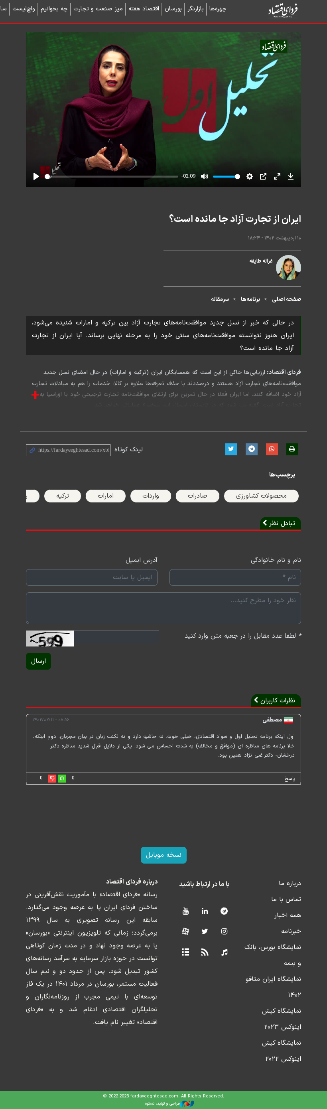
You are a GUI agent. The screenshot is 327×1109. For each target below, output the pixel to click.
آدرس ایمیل (142, 560)
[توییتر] (205, 932)
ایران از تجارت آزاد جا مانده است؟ (235, 219)
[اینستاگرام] (224, 932)
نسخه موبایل (163, 855)
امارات (106, 496)
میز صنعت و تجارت (98, 9)
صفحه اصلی (286, 299)
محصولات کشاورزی (261, 496)
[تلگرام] (224, 911)
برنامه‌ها (250, 299)
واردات (150, 496)
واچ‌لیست (23, 9)
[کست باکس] (224, 952)
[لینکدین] (205, 911)
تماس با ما (286, 899)
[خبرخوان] (205, 952)
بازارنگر (195, 9)
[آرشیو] (185, 952)
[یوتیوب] (185, 911)
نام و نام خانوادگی (276, 560)
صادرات (197, 496)
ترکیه (62, 496)
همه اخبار (287, 915)
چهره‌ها (218, 9)
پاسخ (289, 779)
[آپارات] (185, 932)
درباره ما (290, 883)
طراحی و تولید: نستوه (162, 1104)
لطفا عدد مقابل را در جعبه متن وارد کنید (243, 636)
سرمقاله (220, 299)
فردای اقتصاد (271, 11)
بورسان (173, 9)
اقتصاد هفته (143, 9)
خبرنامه (291, 931)
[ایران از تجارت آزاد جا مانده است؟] (288, 277)
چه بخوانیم (54, 9)
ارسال (38, 661)
